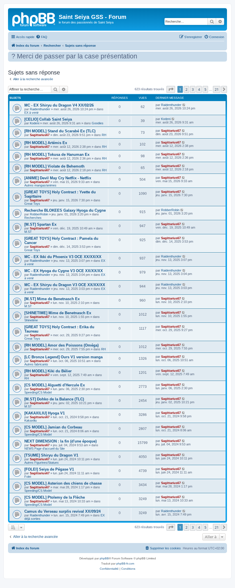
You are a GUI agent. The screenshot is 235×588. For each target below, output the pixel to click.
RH (104, 135)
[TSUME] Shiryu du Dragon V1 (51, 455)
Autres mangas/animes (40, 185)
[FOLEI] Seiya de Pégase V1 (49, 469)
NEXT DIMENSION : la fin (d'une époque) (60, 441)
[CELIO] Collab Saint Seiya (48, 119)
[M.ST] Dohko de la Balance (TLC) (54, 399)
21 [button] (217, 89)
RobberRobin (39, 214)
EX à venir (31, 112)
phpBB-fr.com (125, 563)
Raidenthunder (40, 109)
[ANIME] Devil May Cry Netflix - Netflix (57, 178)
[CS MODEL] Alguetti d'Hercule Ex (54, 385)
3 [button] (193, 89)
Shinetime (31, 320)
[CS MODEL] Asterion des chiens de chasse (63, 483)
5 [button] (205, 89)
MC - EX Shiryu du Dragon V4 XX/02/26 (59, 105)
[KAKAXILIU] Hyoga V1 (44, 413)
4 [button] (199, 89)
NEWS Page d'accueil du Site (44, 448)
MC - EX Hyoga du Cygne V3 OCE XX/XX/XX (63, 271)
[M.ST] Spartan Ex (40, 224)
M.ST (28, 231)
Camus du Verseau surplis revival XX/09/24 (62, 511)
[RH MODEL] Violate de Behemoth (54, 166)
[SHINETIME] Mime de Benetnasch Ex (57, 313)
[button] (171, 89)
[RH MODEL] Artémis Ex (45, 143)
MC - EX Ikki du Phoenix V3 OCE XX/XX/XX (62, 257)
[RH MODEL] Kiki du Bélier (48, 371)
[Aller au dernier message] (184, 105)
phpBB (104, 558)
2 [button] (186, 89)
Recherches (33, 217)
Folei (27, 476)
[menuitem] (41, 37)
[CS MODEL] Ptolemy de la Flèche (54, 497)
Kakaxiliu (30, 420)
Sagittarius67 (40, 135)
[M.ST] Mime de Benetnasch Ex (52, 299)
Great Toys (32, 203)
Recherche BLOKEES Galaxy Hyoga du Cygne (65, 210)
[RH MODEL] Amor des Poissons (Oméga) (61, 345)
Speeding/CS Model (38, 392)
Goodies (97, 123)
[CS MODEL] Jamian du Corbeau (53, 427)
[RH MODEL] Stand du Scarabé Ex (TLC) (59, 131)
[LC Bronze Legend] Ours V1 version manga (63, 357)
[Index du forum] (34, 18)
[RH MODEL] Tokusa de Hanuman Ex (56, 154)
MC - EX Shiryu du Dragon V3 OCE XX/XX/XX (64, 285)
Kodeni (34, 123)
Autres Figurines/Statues (41, 462)
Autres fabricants (36, 364)
